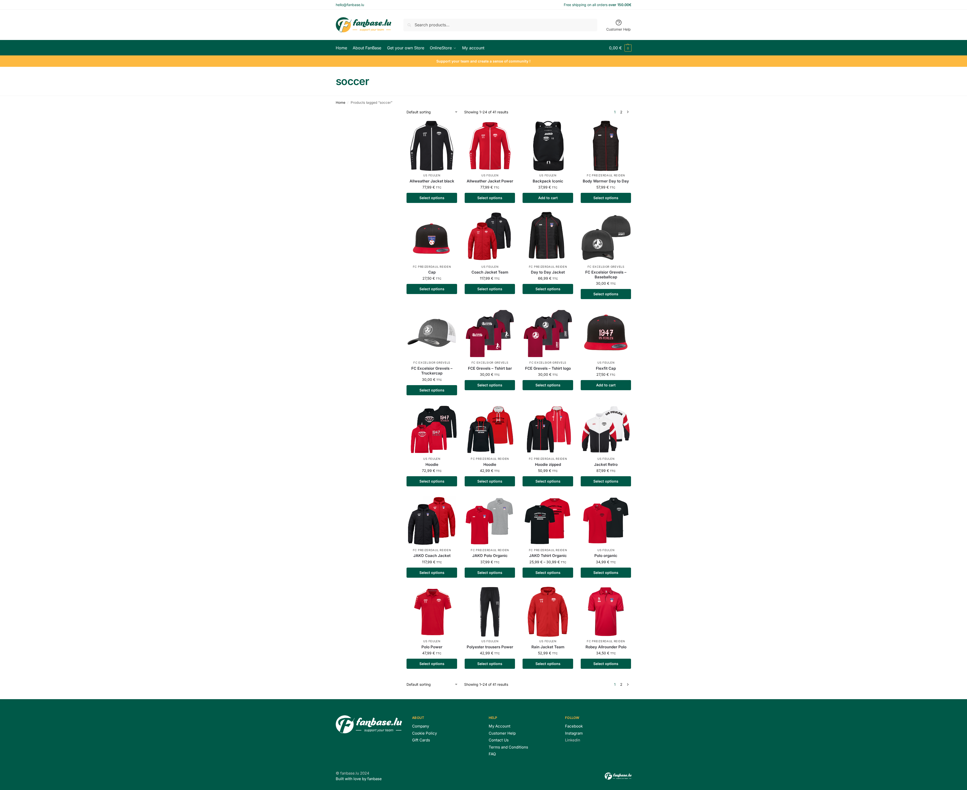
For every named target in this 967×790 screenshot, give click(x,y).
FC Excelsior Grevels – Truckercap (432, 371)
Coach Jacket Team (489, 272)
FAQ (492, 754)
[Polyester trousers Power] (490, 612)
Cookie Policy (424, 733)
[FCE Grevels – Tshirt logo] (548, 333)
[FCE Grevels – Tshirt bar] (490, 333)
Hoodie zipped (548, 464)
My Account (499, 726)
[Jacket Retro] (606, 429)
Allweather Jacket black (432, 181)
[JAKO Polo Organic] (490, 520)
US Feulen (431, 175)
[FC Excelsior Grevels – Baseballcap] (606, 237)
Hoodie (431, 464)
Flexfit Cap (606, 368)
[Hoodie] (432, 429)
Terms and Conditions (508, 747)
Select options (431, 198)
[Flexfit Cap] (606, 333)
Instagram (574, 733)
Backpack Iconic (548, 181)
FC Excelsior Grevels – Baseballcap (605, 275)
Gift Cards (421, 740)
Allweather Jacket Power (490, 181)
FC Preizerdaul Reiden (606, 175)
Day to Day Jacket (548, 272)
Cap (432, 272)
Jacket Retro (606, 464)
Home (340, 102)
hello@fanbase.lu (350, 5)
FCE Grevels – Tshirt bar (490, 368)
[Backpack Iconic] (548, 146)
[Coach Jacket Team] (490, 237)
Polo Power (431, 647)
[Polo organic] (606, 520)
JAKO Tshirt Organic (548, 555)
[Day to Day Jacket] (548, 237)
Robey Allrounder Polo (606, 647)
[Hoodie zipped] (548, 429)
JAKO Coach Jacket (432, 555)
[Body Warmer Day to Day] (606, 146)
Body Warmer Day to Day (606, 181)
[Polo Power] (432, 612)
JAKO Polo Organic (490, 555)
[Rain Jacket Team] (548, 612)
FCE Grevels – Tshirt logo (548, 368)
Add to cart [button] (548, 198)
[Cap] (432, 237)
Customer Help (618, 29)
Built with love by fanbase (359, 778)
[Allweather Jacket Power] (490, 146)
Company (420, 726)
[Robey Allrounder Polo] (606, 612)
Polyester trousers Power (490, 647)
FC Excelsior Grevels (606, 266)
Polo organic (605, 555)
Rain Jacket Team (548, 647)
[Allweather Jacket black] (432, 146)
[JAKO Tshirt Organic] (548, 520)
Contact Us (499, 740)
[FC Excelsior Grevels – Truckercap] (432, 333)
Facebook (574, 726)
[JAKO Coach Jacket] (432, 520)
